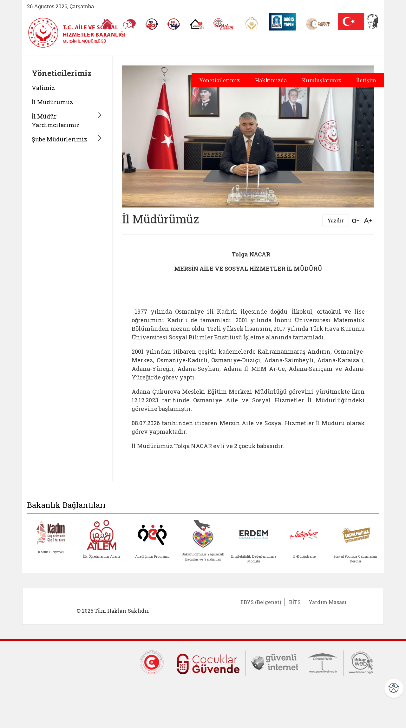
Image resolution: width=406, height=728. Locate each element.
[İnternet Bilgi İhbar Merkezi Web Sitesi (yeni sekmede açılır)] (361, 662)
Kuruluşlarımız (321, 80)
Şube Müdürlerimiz (59, 139)
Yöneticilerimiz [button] (219, 80)
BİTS (295, 602)
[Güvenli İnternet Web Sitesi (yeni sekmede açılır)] (274, 662)
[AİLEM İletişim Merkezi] (223, 24)
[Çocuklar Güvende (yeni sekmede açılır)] (208, 662)
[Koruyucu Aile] (197, 24)
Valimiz (43, 88)
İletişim (366, 80)
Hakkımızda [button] (271, 80)
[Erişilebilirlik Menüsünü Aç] (393, 688)
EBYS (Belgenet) (260, 602)
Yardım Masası (327, 602)
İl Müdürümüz (52, 102)
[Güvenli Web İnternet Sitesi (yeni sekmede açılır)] (323, 662)
